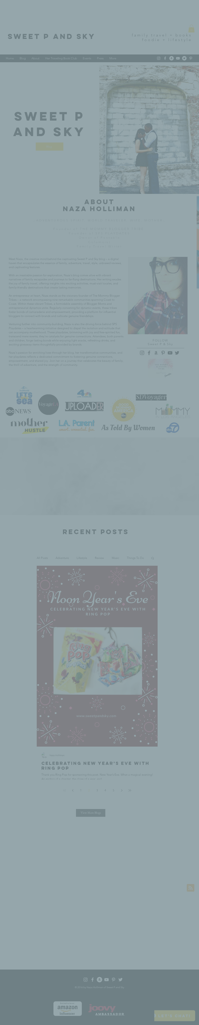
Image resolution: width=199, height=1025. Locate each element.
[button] (165, 478)
